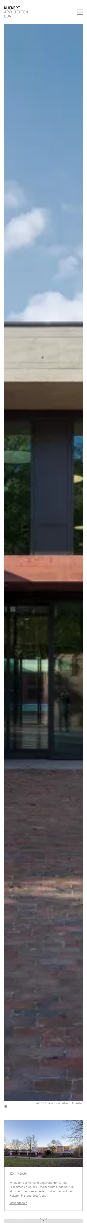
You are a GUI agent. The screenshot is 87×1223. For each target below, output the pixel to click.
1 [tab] (6, 1106)
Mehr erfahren (18, 1203)
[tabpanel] (43, 564)
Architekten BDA (16, 12)
